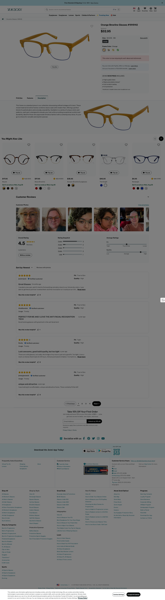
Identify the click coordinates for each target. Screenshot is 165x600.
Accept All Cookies (133, 594)
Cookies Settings (118, 594)
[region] (82, 594)
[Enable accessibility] (162, 300)
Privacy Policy (82, 598)
